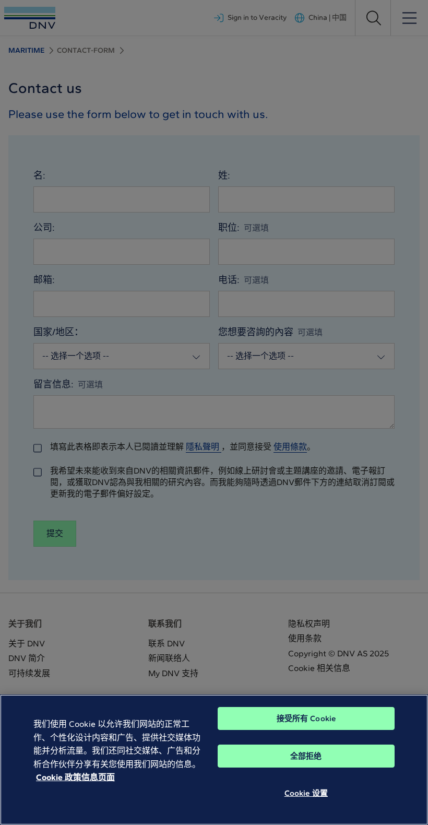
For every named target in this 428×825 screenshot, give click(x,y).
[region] (214, 759)
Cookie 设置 (306, 793)
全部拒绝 (306, 756)
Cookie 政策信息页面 (75, 777)
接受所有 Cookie (306, 718)
